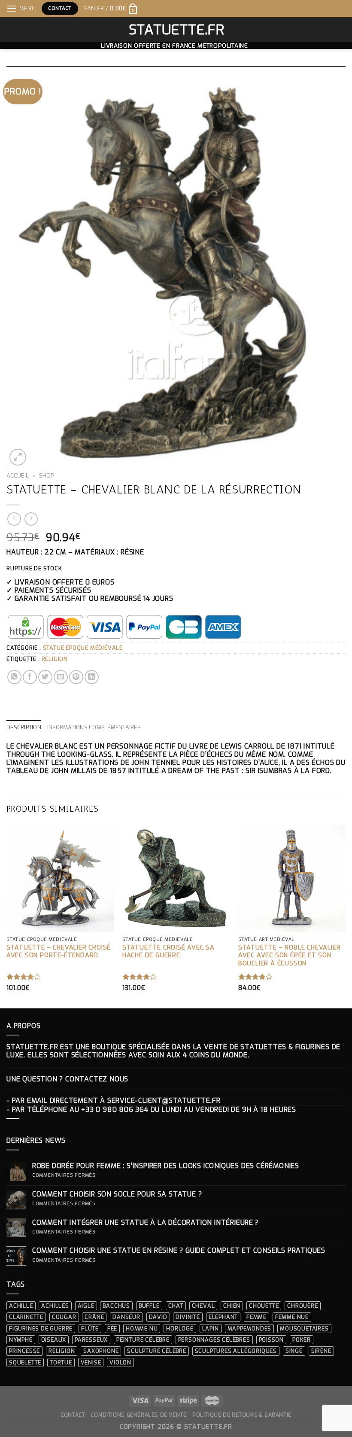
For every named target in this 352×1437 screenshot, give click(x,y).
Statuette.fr (176, 30)
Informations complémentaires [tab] (94, 727)
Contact (73, 1415)
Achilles (55, 1305)
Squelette (25, 1362)
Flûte (90, 1328)
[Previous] (6, 916)
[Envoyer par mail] (61, 677)
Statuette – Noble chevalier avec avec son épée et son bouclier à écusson (289, 956)
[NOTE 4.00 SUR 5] (23, 976)
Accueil (17, 475)
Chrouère (302, 1305)
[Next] (345, 916)
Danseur (126, 1317)
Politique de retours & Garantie (241, 1415)
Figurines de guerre (41, 1328)
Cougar (64, 1317)
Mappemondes (250, 1328)
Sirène (321, 1351)
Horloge (180, 1328)
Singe (294, 1351)
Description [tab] (23, 727)
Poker (301, 1339)
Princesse (24, 1351)
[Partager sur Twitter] (45, 677)
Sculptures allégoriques (236, 1351)
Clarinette (26, 1317)
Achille (21, 1305)
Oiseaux (54, 1339)
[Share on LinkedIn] (92, 677)
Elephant (223, 1317)
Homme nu (142, 1328)
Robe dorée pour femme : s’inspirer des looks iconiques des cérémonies (165, 1166)
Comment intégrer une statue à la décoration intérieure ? (145, 1222)
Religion (55, 659)
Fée (112, 1328)
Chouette (264, 1305)
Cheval (203, 1305)
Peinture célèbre (143, 1339)
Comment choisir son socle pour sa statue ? (119, 1194)
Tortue (61, 1362)
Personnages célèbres (214, 1339)
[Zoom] (17, 457)
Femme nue (292, 1317)
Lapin (210, 1328)
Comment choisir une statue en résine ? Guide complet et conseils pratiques (178, 1250)
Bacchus (116, 1305)
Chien (231, 1305)
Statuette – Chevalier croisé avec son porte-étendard (58, 952)
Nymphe (21, 1339)
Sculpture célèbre (156, 1351)
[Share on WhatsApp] (14, 677)
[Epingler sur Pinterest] (76, 677)
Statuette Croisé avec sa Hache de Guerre (168, 952)
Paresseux (91, 1339)
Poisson (271, 1339)
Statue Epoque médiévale (83, 648)
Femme (256, 1317)
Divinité (188, 1317)
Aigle (86, 1305)
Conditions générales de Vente (139, 1415)
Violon (120, 1362)
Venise (91, 1362)
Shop (47, 475)
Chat (175, 1305)
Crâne (94, 1317)
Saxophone (100, 1351)
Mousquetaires (304, 1328)
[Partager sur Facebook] (30, 677)
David (158, 1317)
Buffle (149, 1305)
